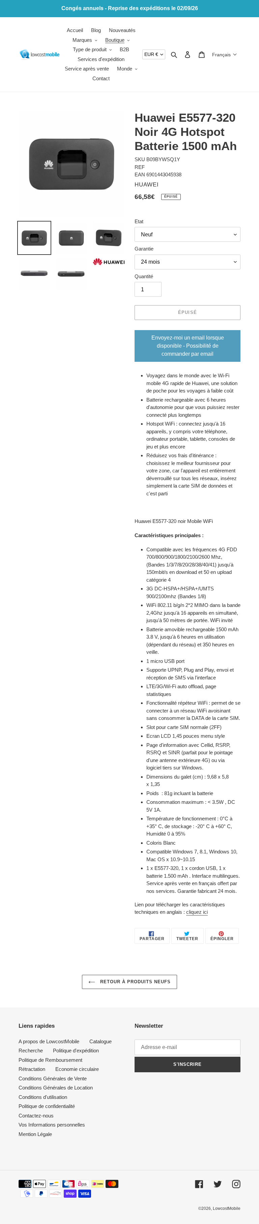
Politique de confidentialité (47, 1106)
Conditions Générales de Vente (53, 1078)
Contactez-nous (36, 1115)
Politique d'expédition (76, 1050)
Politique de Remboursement (50, 1060)
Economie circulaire (77, 1069)
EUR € (151, 54)
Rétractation (32, 1069)
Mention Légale (35, 1134)
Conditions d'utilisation (43, 1097)
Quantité (144, 276)
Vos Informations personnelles (52, 1125)
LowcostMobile (226, 1208)
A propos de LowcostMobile (49, 1041)
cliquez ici (197, 912)
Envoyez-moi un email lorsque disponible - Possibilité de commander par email (187, 346)
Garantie (144, 249)
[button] (224, 54)
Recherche (31, 1050)
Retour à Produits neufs (134, 981)
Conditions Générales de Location (56, 1087)
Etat (139, 221)
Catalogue (100, 1041)
